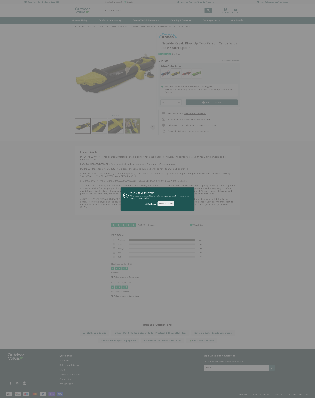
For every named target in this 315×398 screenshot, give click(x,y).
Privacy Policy (143, 198)
